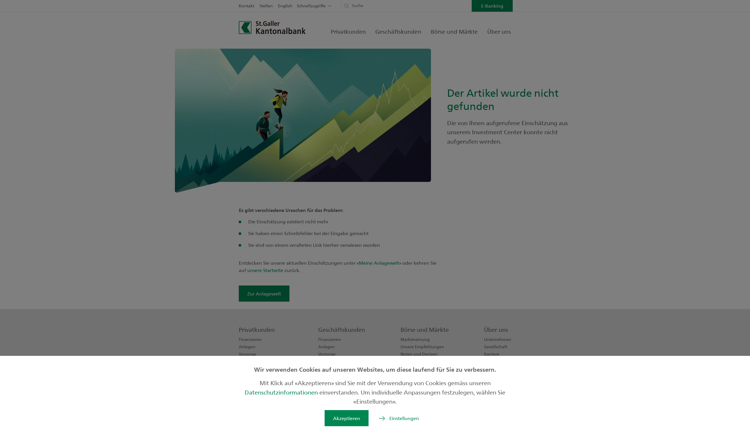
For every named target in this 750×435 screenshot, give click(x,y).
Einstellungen (404, 418)
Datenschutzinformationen (282, 392)
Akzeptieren (346, 418)
